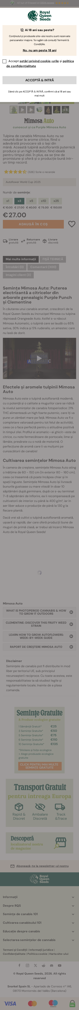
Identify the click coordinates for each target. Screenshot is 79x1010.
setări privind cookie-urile (39, 61)
